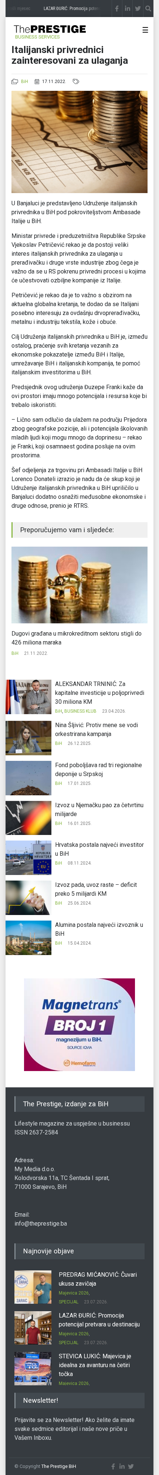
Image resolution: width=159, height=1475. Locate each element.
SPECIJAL (68, 1302)
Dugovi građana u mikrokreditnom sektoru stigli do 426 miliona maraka (76, 638)
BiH (24, 81)
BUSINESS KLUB (80, 711)
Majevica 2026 (74, 1293)
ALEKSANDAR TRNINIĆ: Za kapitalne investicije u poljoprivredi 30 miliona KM (99, 692)
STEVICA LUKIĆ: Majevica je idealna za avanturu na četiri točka (95, 1365)
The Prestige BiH (58, 1466)
